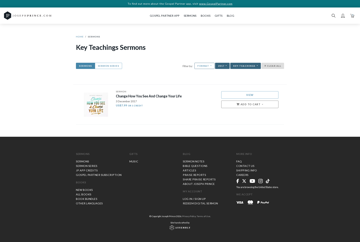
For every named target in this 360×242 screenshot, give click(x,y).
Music (133, 161)
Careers (242, 174)
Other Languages (89, 203)
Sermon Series (108, 65)
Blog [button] (230, 15)
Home (80, 36)
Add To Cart (250, 104)
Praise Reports (194, 174)
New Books (84, 189)
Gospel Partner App (164, 15)
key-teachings (244, 65)
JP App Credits (87, 170)
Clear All (273, 65)
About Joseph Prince (199, 183)
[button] (343, 16)
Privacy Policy (189, 216)
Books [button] (206, 15)
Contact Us (245, 165)
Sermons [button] (190, 15)
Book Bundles (86, 198)
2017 (221, 65)
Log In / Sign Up (194, 198)
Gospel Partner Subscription (99, 174)
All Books (84, 194)
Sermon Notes (193, 161)
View (250, 94)
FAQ (239, 161)
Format (203, 65)
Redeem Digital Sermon (200, 203)
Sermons (85, 65)
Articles (189, 170)
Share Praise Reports (199, 179)
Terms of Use (203, 216)
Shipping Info (246, 170)
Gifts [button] (219, 15)
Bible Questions (195, 165)
